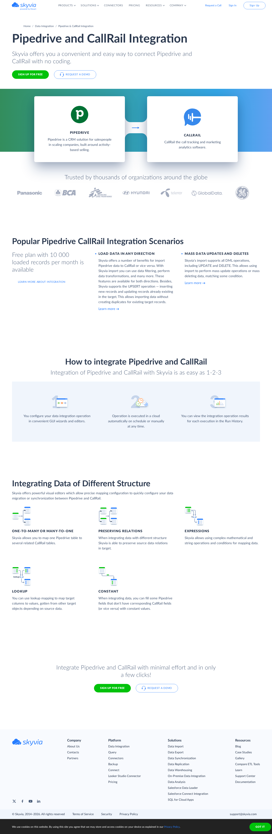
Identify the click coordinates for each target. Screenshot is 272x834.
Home (27, 26)
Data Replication (178, 764)
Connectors (115, 758)
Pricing (112, 782)
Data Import (176, 746)
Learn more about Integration (42, 282)
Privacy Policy (129, 814)
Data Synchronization (182, 758)
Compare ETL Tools (247, 764)
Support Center (245, 776)
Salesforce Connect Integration (188, 793)
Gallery (239, 758)
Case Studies (243, 752)
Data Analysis (176, 782)
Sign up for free (112, 688)
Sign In (232, 5)
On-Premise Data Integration (186, 776)
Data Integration (44, 26)
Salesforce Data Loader (183, 787)
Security (106, 814)
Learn (238, 770)
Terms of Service (83, 814)
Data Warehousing (180, 770)
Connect (113, 770)
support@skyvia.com (243, 814)
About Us (73, 746)
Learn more (106, 309)
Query (112, 752)
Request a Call (213, 5)
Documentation (245, 782)
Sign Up (254, 5)
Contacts (73, 752)
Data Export (176, 752)
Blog (238, 746)
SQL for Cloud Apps (181, 799)
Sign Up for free (30, 74)
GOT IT (260, 827)
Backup (113, 764)
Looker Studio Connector (124, 776)
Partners (72, 758)
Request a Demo (78, 74)
